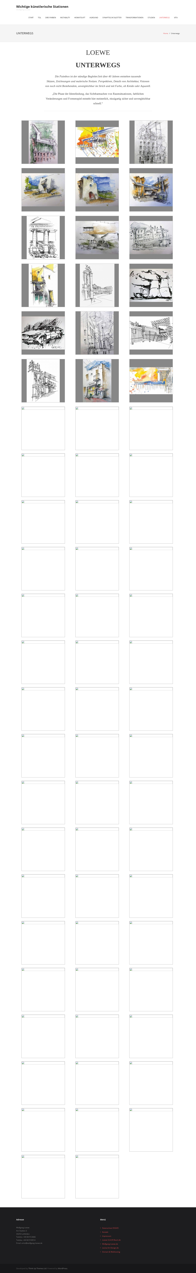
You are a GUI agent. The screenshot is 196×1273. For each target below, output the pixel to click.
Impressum (106, 1236)
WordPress (62, 1268)
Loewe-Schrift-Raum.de (111, 1240)
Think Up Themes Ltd (37, 1268)
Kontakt (105, 1232)
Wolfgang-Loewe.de (110, 1244)
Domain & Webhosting (111, 1252)
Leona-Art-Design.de (110, 1248)
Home (165, 33)
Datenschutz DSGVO (110, 1228)
